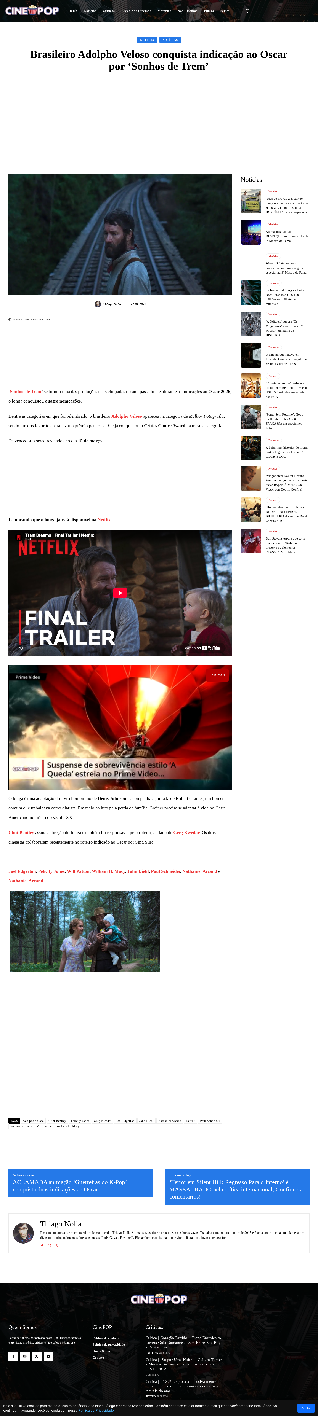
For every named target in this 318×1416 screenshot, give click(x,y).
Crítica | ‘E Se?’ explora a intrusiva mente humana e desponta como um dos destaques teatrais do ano (182, 1386)
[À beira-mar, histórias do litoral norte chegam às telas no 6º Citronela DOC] (251, 448)
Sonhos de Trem (25, 391)
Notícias (170, 39)
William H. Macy (108, 871)
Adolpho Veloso (126, 416)
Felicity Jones (51, 871)
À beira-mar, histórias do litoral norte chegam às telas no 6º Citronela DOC (287, 452)
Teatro (151, 1396)
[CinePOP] (32, 11)
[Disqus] (120, 1054)
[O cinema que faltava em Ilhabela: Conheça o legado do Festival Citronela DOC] (251, 355)
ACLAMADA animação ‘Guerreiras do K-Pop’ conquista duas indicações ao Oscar (70, 1186)
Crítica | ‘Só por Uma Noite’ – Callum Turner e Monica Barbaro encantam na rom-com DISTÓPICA (184, 1364)
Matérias (273, 224)
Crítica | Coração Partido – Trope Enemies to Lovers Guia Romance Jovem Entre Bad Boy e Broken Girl (183, 1342)
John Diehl (138, 871)
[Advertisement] (159, 111)
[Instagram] (49, 1244)
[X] (57, 1244)
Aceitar (306, 1408)
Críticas (152, 1353)
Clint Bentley (21, 832)
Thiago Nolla (112, 304)
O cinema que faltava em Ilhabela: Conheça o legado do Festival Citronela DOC (286, 359)
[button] (247, 10)
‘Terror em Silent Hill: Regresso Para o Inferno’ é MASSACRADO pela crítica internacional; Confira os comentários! (235, 1189)
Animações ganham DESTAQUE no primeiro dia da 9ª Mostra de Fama (287, 236)
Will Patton (78, 871)
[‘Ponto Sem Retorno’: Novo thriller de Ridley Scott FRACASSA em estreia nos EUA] (251, 417)
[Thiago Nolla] (98, 304)
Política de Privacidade (96, 1410)
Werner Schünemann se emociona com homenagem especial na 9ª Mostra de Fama (286, 268)
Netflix (147, 39)
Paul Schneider (165, 871)
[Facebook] (41, 1244)
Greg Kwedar (186, 832)
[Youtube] (48, 1356)
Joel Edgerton (22, 871)
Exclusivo (273, 283)
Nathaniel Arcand (199, 871)
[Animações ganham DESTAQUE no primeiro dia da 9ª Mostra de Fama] (251, 232)
